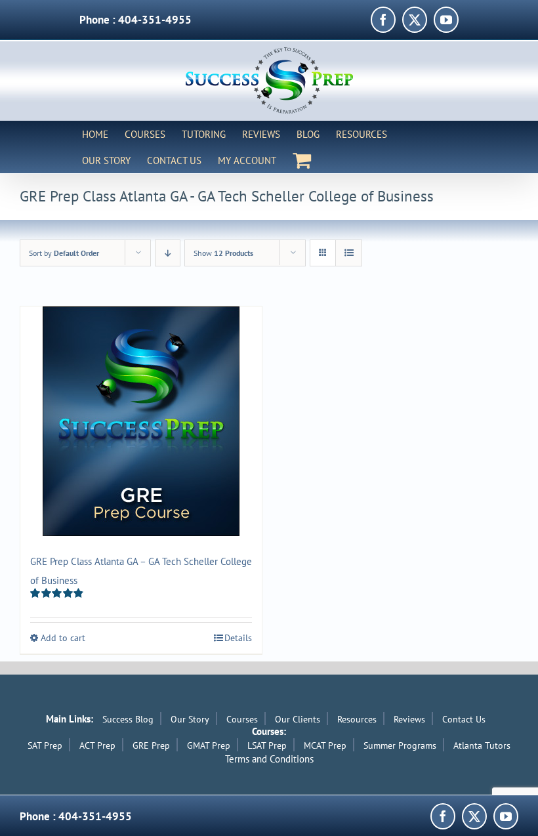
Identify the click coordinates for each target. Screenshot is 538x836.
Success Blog (128, 719)
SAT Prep (45, 745)
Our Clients (297, 719)
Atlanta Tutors (481, 745)
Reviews (409, 719)
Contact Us (464, 719)
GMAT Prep (208, 745)
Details (238, 638)
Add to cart (63, 638)
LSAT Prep (267, 745)
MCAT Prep (325, 745)
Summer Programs (399, 745)
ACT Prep (97, 745)
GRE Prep (151, 745)
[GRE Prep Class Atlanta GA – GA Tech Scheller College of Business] (141, 421)
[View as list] (349, 253)
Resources (357, 719)
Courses (242, 719)
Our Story (190, 719)
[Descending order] (167, 253)
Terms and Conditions (269, 759)
